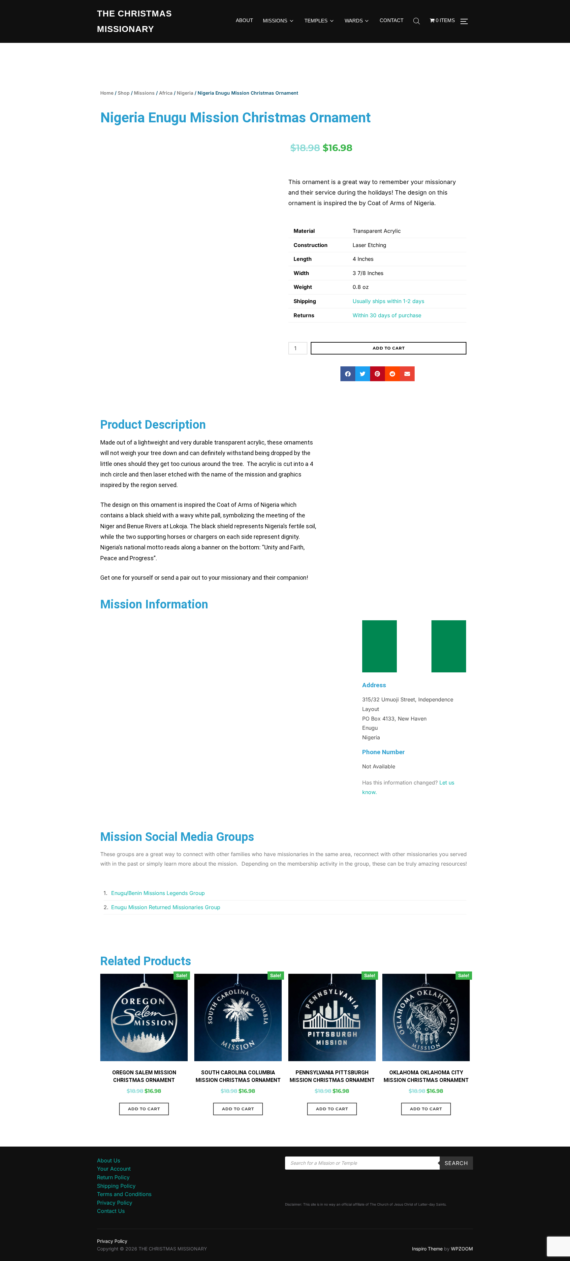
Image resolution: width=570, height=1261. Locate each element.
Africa (166, 93)
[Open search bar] (416, 21)
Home (106, 93)
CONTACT (391, 20)
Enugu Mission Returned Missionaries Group (165, 907)
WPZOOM (462, 1248)
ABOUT (244, 20)
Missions (144, 93)
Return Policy (113, 1177)
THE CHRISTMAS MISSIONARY (134, 21)
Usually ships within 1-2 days (388, 301)
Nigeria (185, 93)
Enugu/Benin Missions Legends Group (158, 893)
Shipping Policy (116, 1186)
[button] (347, 373)
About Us (108, 1160)
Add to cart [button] (144, 1108)
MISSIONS (275, 20)
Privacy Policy (114, 1202)
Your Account (114, 1168)
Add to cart (389, 348)
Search (456, 1163)
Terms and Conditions (124, 1194)
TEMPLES (316, 20)
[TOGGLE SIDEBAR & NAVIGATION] (466, 21)
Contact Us (111, 1211)
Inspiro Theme (427, 1248)
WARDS (354, 20)
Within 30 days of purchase (387, 315)
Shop (124, 93)
